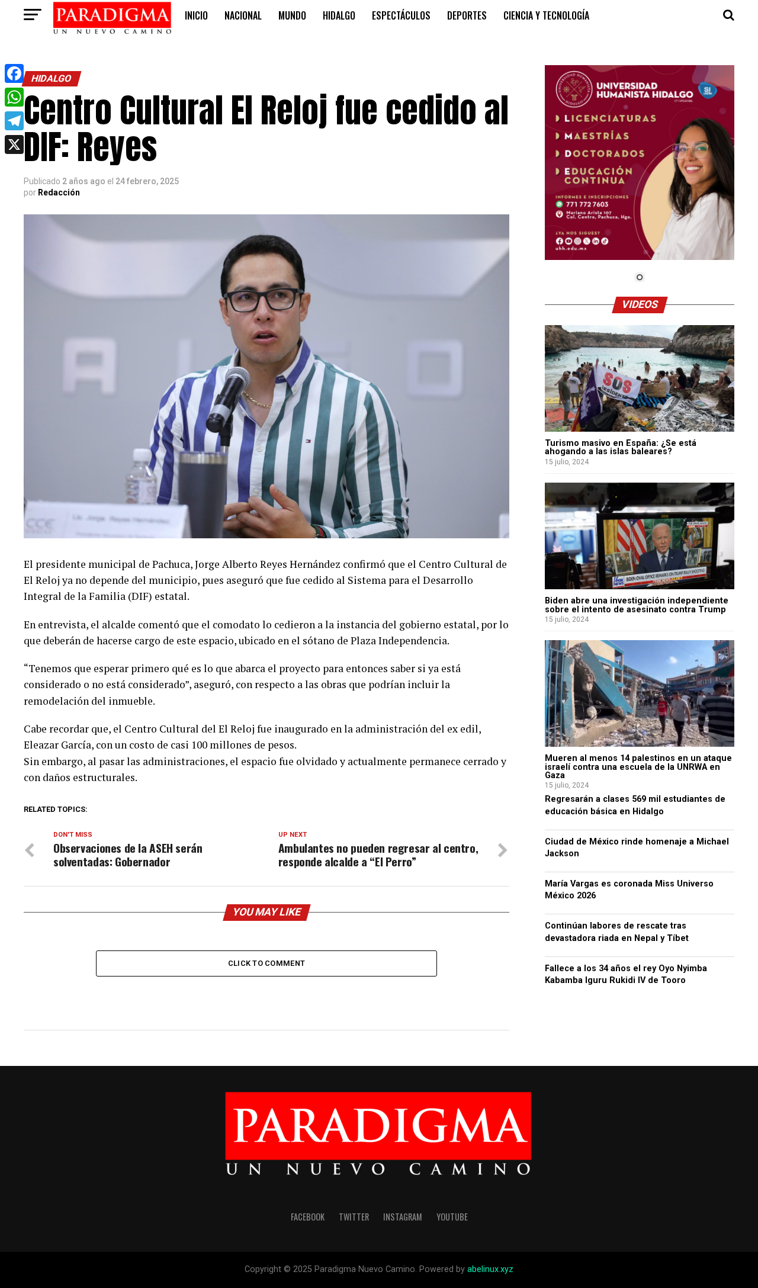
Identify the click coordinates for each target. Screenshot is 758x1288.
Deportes (467, 15)
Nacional (243, 15)
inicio (196, 15)
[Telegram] (14, 121)
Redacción (59, 192)
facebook (308, 1216)
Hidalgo (339, 15)
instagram (402, 1216)
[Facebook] (14, 73)
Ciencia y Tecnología (546, 15)
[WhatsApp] (14, 97)
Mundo (292, 15)
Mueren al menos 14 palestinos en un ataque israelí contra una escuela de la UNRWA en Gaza (638, 766)
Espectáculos (401, 15)
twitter (354, 1216)
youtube (452, 1216)
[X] (14, 144)
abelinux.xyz (490, 1269)
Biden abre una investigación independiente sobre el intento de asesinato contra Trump (636, 605)
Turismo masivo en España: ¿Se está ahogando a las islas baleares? (620, 447)
